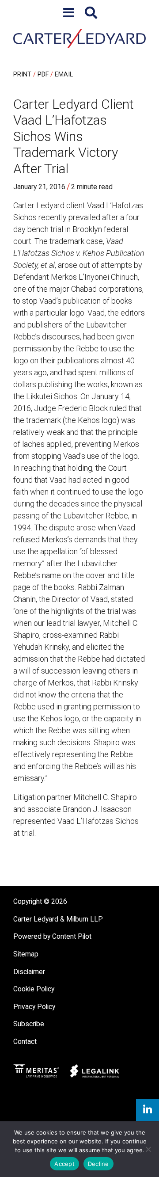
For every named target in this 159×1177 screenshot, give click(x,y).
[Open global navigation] (69, 13)
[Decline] (148, 1149)
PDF (43, 74)
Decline (98, 1163)
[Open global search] (91, 13)
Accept (64, 1163)
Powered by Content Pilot (52, 936)
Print (22, 74)
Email (64, 74)
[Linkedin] (147, 1110)
